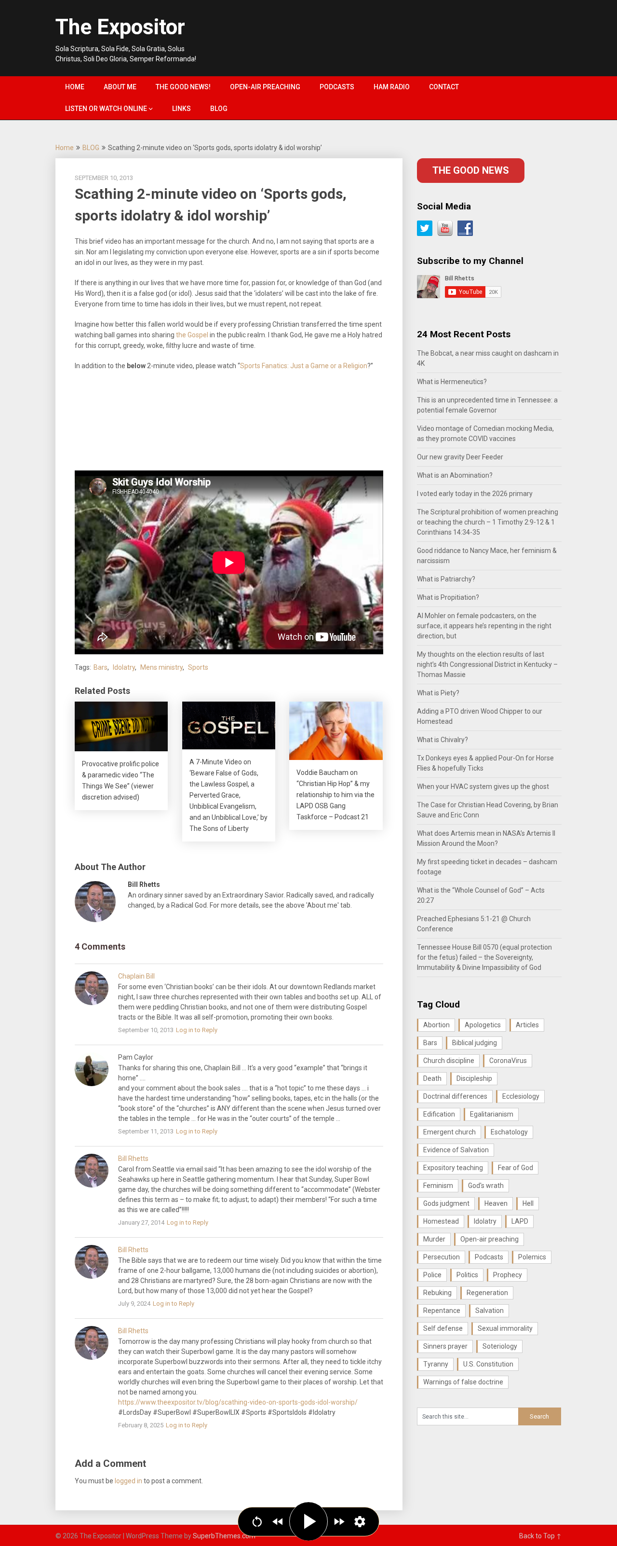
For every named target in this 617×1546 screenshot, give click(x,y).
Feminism (438, 1185)
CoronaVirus (508, 1060)
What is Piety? (438, 693)
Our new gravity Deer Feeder (460, 457)
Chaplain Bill (136, 976)
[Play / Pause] (308, 1521)
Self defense (443, 1328)
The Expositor (120, 27)
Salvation (489, 1310)
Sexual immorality (505, 1328)
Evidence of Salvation (456, 1150)
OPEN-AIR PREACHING (265, 87)
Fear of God (515, 1168)
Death (432, 1078)
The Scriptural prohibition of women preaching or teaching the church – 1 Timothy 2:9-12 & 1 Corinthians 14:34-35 (487, 522)
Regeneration (487, 1293)
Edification (439, 1114)
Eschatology (509, 1132)
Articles (527, 1025)
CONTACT (444, 87)
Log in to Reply (196, 1030)
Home (64, 148)
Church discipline (448, 1060)
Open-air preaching (489, 1239)
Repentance (441, 1310)
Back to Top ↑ (540, 1536)
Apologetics (483, 1025)
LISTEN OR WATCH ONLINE (106, 108)
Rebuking (437, 1293)
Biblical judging (474, 1043)
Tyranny (435, 1364)
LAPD (519, 1221)
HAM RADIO (392, 87)
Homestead (441, 1221)
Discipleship (474, 1078)
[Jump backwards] (277, 1521)
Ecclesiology (520, 1096)
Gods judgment (446, 1203)
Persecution (441, 1257)
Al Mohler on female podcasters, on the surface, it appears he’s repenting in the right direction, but (484, 626)
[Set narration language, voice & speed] (359, 1521)
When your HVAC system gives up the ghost (483, 786)
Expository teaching (453, 1168)
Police (432, 1275)
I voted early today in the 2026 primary (475, 493)
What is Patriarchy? (446, 579)
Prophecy (507, 1275)
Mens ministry (161, 667)
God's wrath (486, 1185)
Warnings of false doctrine (463, 1382)
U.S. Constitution (488, 1364)
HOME (74, 87)
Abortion (436, 1025)
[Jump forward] (339, 1521)
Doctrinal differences (455, 1096)
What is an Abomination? (455, 475)
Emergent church (449, 1132)
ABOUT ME (120, 87)
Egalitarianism (491, 1114)
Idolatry (124, 667)
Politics (467, 1275)
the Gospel (192, 335)
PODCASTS (337, 87)
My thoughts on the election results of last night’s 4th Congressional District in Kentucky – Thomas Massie (487, 664)
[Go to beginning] (257, 1521)
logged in (128, 1481)
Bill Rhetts (133, 1158)
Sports (198, 667)
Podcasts (489, 1257)
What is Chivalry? (442, 740)
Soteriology (500, 1346)
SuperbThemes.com (224, 1536)
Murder (434, 1239)
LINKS (181, 108)
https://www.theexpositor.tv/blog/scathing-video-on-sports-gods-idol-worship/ (238, 1402)
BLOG (219, 108)
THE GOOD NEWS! (183, 87)
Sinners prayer (445, 1346)
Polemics (532, 1257)
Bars (100, 667)
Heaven (496, 1203)
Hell (528, 1203)
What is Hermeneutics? (452, 382)
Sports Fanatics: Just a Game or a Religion (303, 366)
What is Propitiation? (448, 597)
